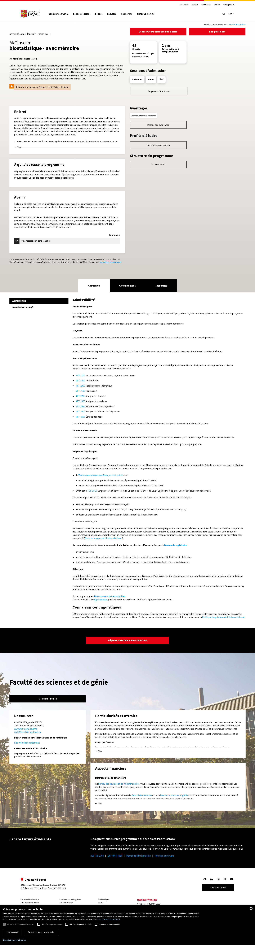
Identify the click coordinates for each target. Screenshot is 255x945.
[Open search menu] (223, 13)
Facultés (111, 13)
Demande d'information (138, 855)
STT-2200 (80, 396)
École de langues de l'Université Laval (103, 538)
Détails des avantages (158, 124)
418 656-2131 (36, 888)
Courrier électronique (30, 899)
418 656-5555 (154, 903)
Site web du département (27, 742)
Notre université (146, 13)
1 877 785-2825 (59, 888)
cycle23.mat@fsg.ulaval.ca (27, 732)
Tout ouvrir (114, 235)
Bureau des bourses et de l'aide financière (118, 783)
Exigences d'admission (159, 91)
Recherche (126, 13)
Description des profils (158, 145)
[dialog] (127, 925)
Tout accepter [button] (12, 932)
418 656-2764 (97, 855)
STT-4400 (80, 411)
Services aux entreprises (70, 899)
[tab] (94, 285)
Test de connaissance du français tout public (100, 475)
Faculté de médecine (141, 795)
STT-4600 (80, 416)
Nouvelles (184, 5)
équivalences (100, 599)
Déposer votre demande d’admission (158, 31)
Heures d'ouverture (164, 855)
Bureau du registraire (175, 545)
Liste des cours (158, 164)
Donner (195, 5)
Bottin (217, 5)
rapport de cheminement (110, 262)
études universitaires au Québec (110, 596)
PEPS (100, 902)
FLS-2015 (92, 490)
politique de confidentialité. (109, 919)
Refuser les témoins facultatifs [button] (41, 932)
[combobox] (251, 908)
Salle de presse (66, 902)
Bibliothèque (103, 899)
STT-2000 (80, 385)
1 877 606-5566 (115, 855)
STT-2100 (80, 390)
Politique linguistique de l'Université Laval (223, 617)
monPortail (206, 5)
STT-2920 (80, 406)
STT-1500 (80, 380)
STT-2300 (80, 401)
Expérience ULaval (58, 13)
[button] (14, 940)
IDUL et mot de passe (30, 902)
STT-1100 (80, 375)
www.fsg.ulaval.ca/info (25, 728)
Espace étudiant (81, 13)
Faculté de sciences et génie (174, 795)
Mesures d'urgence (147, 899)
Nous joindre (228, 5)
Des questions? (217, 31)
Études (99, 13)
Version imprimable (237, 24)
